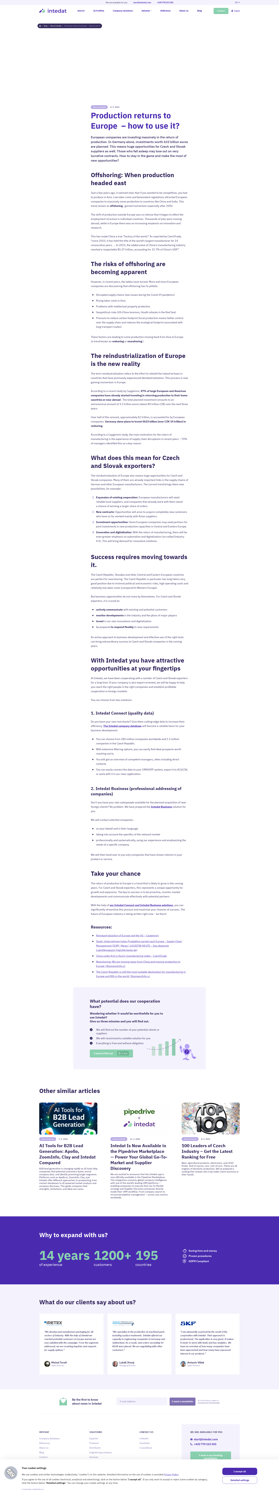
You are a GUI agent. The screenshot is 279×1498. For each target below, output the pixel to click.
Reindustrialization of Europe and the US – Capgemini (127, 935)
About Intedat (55, 26)
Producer (94, 1443)
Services (93, 1457)
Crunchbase (146, 1447)
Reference (165, 10)
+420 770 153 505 (165, 2)
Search (81, 10)
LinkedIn (144, 1438)
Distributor (95, 1447)
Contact (221, 10)
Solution (146, 10)
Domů (40, 25)
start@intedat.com (142, 2)
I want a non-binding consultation (210, 1457)
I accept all (240, 1471)
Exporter (93, 1438)
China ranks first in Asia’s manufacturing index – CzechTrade (131, 956)
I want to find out (110, 1053)
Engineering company (100, 1452)
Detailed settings (239, 1480)
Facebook (145, 1443)
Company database (123, 10)
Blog (199, 10)
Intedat (53, 11)
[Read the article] (68, 1151)
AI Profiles (98, 10)
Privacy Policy (171, 1474)
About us (183, 10)
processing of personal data (208, 1403)
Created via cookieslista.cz (33, 1489)
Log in (237, 10)
